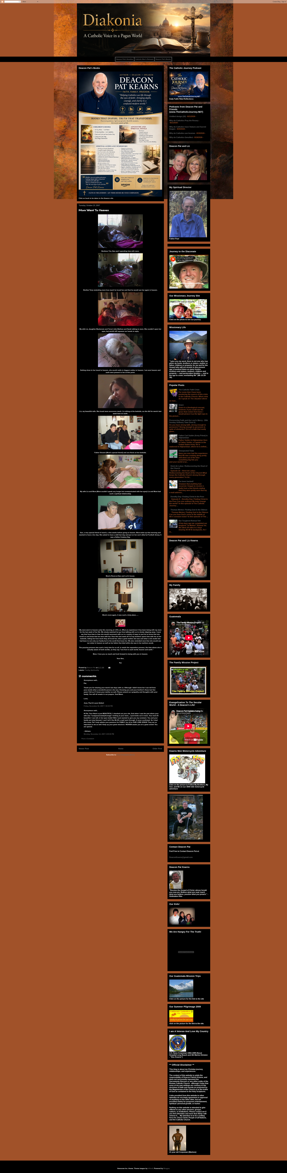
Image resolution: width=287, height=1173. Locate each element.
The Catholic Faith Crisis (189, 390)
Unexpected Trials (186, 451)
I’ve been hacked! (186, 481)
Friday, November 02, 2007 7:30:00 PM (98, 706)
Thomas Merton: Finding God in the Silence (189, 510)
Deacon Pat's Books (163, 59)
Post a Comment (88, 739)
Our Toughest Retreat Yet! (190, 521)
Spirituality (95, 670)
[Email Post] (109, 667)
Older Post (157, 749)
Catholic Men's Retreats (144, 59)
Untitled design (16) (177, 116)
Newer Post (84, 749)
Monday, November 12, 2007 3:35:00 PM (99, 734)
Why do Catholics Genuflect (181, 137)
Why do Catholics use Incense (182, 133)
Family (87, 670)
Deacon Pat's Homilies (124, 59)
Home (120, 749)
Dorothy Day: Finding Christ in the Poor (187, 497)
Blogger (166, 1168)
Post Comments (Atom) (126, 755)
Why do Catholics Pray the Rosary (183, 121)
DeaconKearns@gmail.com (181, 857)
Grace (181, 405)
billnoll (150, 1168)
